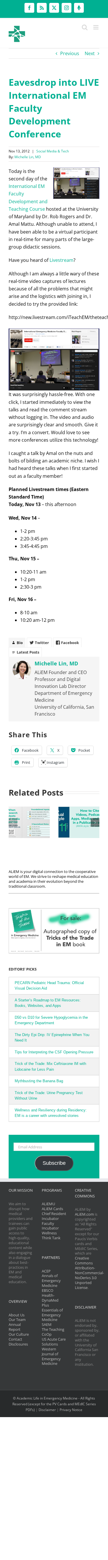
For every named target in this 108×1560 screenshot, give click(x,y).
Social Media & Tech (52, 151)
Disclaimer (47, 1409)
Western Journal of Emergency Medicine (51, 1356)
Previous (69, 53)
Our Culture (19, 1334)
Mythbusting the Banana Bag (39, 1081)
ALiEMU (48, 1203)
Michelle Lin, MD (27, 156)
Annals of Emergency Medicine (51, 1280)
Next (90, 53)
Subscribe (54, 1163)
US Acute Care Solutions (54, 1342)
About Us (16, 1315)
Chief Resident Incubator (54, 1216)
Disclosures (18, 1344)
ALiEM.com (84, 1214)
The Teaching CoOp (53, 1332)
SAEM (47, 1324)
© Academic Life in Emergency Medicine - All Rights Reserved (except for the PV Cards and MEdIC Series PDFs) (54, 1404)
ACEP (46, 1271)
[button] (13, 822)
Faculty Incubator (50, 1226)
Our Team (17, 1319)
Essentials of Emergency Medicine (52, 1314)
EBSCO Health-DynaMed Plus (50, 1298)
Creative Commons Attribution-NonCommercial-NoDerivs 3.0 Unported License (89, 1272)
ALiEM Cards (52, 1208)
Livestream (61, 260)
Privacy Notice (71, 1409)
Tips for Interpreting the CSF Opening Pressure (54, 1052)
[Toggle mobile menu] (96, 27)
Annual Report (15, 1327)
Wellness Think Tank (51, 1235)
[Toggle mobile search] (85, 27)
